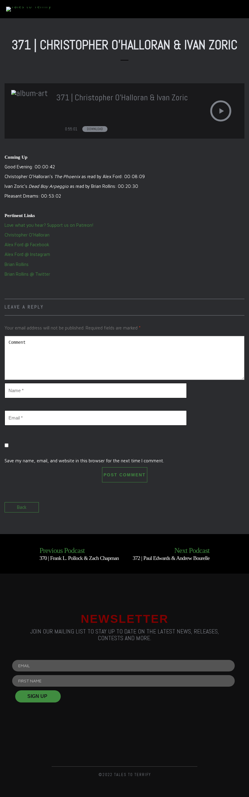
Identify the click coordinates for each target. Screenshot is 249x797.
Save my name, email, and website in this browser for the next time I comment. (84, 460)
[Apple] (187, 742)
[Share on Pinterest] (239, 510)
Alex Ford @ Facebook (27, 244)
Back (21, 507)
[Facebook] (93, 742)
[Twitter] (124, 742)
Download (95, 129)
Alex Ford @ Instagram (27, 254)
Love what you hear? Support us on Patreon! (49, 225)
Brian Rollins (17, 264)
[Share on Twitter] (228, 510)
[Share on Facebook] (218, 510)
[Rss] (62, 742)
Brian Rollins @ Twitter (27, 274)
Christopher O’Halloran (27, 234)
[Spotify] (155, 742)
